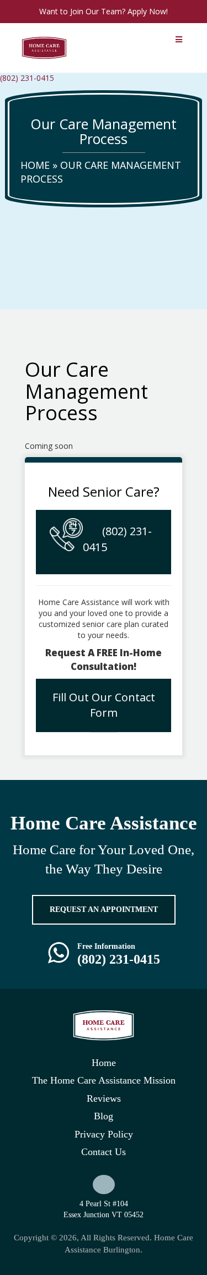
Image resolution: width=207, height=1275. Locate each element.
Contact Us (103, 1151)
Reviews (104, 1098)
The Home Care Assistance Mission (104, 1080)
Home (35, 165)
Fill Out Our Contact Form (103, 705)
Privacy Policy (104, 1134)
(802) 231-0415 (27, 78)
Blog (103, 1116)
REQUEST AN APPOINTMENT (104, 909)
